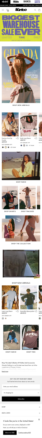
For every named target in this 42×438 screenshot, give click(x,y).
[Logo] (21, 11)
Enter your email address (10, 387)
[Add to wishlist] (16, 114)
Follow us (37, 357)
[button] (5, 2)
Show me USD (9, 433)
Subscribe (21, 399)
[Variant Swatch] (3, 147)
